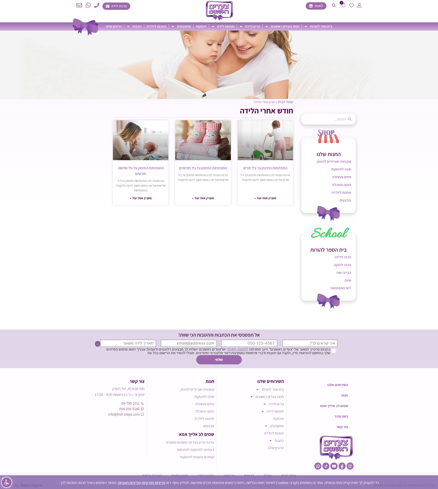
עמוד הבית (285, 101)
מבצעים (345, 200)
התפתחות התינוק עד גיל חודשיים (203, 167)
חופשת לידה (225, 26)
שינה (347, 280)
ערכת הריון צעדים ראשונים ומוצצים (190, 442)
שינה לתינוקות (341, 169)
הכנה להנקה (342, 264)
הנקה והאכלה (341, 184)
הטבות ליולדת (156, 26)
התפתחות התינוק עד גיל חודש (265, 167)
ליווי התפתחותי (340, 288)
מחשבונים (184, 26)
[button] (334, 5)
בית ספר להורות (321, 26)
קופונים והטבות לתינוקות (197, 457)
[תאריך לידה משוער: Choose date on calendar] (97, 344)
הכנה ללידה (342, 257)
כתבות (137, 26)
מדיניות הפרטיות (153, 482)
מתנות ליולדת (341, 192)
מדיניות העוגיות (129, 482)
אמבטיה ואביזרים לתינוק (334, 161)
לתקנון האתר (237, 349)
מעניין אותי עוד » (265, 198)
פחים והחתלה (341, 177)
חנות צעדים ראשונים (285, 26)
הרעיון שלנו (114, 26)
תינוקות (201, 26)
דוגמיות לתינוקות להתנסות (195, 449)
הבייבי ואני (343, 272)
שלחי (219, 359)
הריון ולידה (252, 26)
